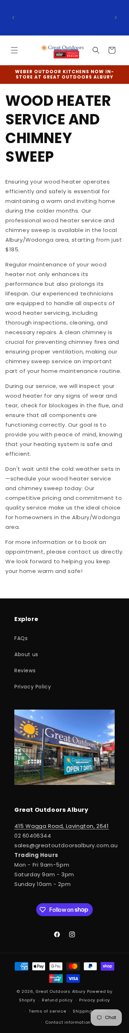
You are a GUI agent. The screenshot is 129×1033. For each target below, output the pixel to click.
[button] (14, 50)
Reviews (24, 670)
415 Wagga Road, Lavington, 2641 (61, 826)
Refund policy (57, 1000)
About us (26, 654)
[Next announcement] (116, 17)
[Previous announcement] (13, 17)
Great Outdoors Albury (60, 991)
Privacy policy (94, 1000)
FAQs (21, 638)
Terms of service (47, 1011)
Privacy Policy (32, 686)
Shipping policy (90, 1011)
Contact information (68, 1022)
